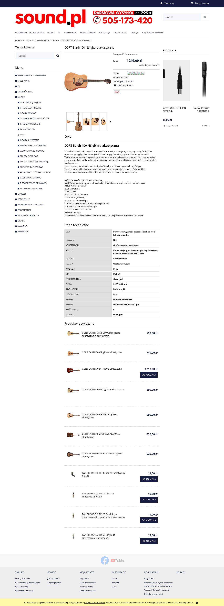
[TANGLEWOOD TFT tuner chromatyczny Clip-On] (73, 474)
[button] (110, 122)
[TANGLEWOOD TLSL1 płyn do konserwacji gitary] (73, 494)
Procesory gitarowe (31, 166)
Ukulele (22, 193)
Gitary (21, 96)
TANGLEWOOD (27, 129)
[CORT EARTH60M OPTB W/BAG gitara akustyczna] (73, 454)
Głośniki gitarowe (30, 177)
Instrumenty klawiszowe (32, 75)
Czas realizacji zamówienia (27, 582)
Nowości (23, 226)
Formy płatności (22, 578)
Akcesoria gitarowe (31, 188)
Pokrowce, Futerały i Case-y (35, 172)
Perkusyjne (24, 199)
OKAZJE (21, 220)
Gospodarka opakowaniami (156, 589)
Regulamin (149, 578)
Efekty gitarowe (29, 156)
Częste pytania (54, 582)
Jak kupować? (54, 578)
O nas (114, 578)
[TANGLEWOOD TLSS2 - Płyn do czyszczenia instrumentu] (73, 536)
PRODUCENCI (24, 210)
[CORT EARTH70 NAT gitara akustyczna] (73, 391)
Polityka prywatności (153, 594)
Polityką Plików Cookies (94, 602)
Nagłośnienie (25, 91)
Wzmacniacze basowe (32, 150)
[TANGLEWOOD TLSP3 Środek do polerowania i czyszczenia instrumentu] (73, 515)
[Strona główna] (84, 17)
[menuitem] (31, 32)
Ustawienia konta (87, 590)
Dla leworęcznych (30, 102)
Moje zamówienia (88, 582)
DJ (19, 86)
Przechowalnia (86, 586)
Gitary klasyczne (29, 140)
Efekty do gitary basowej (34, 161)
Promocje (23, 231)
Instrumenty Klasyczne (31, 204)
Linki (114, 586)
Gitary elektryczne (30, 107)
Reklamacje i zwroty (24, 590)
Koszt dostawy (21, 586)
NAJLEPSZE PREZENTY (28, 215)
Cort (23, 134)
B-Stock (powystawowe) (33, 183)
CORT (126, 77)
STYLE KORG (24, 80)
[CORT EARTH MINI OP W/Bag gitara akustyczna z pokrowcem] (73, 333)
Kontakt (115, 582)
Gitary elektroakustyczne (34, 118)
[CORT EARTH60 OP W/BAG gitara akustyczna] (73, 415)
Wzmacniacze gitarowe (33, 145)
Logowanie (85, 578)
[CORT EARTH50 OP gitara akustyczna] (73, 353)
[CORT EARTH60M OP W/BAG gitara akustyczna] (73, 435)
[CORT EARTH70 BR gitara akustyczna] (73, 370)
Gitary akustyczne (30, 123)
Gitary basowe (28, 113)
